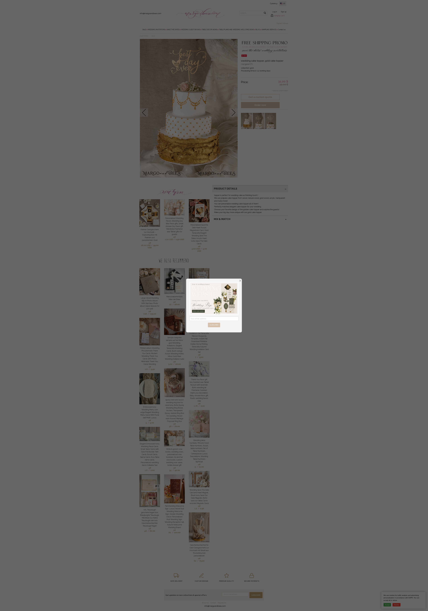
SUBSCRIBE (214, 325)
